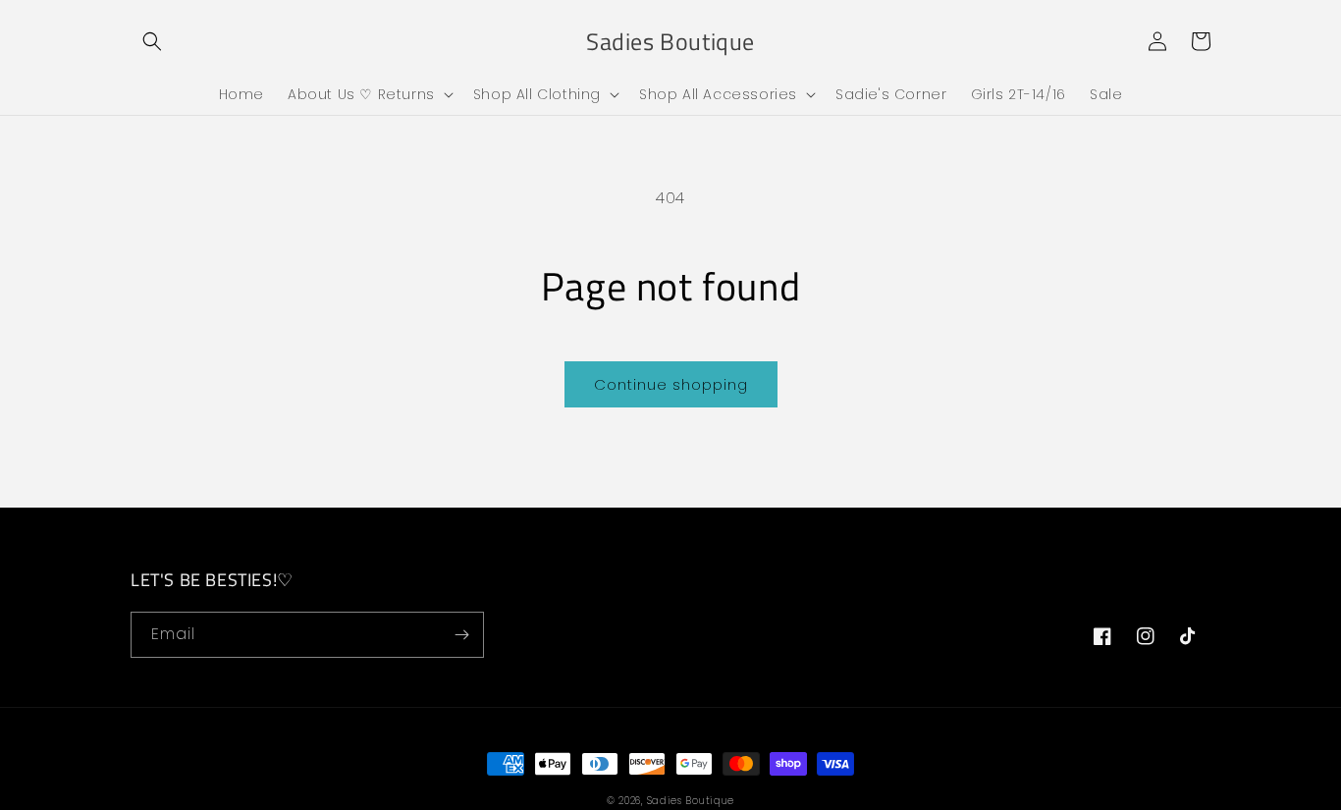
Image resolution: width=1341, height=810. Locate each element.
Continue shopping (671, 384)
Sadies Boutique (691, 800)
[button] (152, 41)
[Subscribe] (461, 635)
